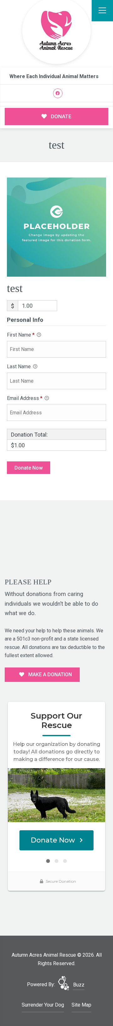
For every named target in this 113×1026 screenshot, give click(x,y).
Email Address (24, 398)
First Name (21, 335)
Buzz (78, 985)
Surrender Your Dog (43, 1005)
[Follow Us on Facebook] (58, 93)
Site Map (81, 1005)
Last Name (19, 366)
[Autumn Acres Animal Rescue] (56, 31)
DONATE (61, 116)
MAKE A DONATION (49, 675)
